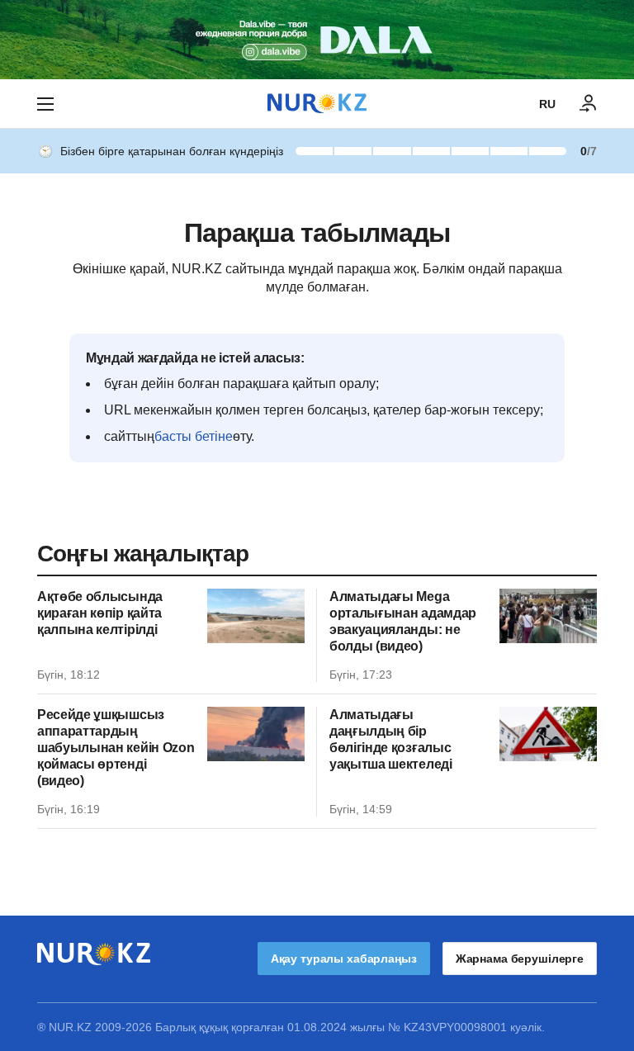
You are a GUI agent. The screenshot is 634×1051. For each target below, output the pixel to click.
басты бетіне (193, 436)
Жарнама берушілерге (520, 958)
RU (547, 104)
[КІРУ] (588, 104)
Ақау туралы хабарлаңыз (344, 958)
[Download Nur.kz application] (317, 39)
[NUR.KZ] (317, 104)
